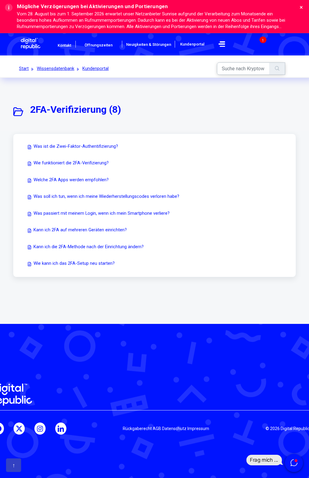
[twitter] (19, 429)
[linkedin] (60, 429)
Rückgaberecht (137, 428)
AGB (157, 428)
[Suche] (277, 68)
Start (24, 68)
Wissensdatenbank (55, 68)
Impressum (198, 428)
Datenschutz (174, 428)
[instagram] (40, 429)
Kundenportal (95, 68)
